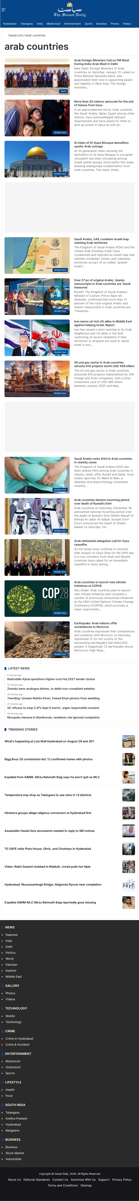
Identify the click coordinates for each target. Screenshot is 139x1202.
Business (101, 23)
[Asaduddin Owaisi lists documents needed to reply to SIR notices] (128, 831)
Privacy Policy (122, 1179)
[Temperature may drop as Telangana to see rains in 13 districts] (128, 795)
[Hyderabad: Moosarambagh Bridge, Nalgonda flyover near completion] (128, 884)
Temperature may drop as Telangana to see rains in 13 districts (48, 795)
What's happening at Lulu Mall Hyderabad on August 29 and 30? (49, 741)
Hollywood (13, 1067)
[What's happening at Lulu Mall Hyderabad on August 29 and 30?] (128, 741)
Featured (12, 935)
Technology (14, 1022)
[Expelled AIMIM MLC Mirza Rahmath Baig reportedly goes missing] (128, 902)
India (40, 23)
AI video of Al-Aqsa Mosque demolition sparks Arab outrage (101, 144)
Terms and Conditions (63, 1185)
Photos (115, 23)
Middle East (53, 23)
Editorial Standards (37, 1179)
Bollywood (13, 1061)
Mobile (10, 1016)
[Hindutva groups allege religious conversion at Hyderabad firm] (128, 813)
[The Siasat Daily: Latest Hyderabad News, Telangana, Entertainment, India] (70, 10)
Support (103, 1179)
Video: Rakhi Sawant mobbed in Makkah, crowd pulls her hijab (47, 866)
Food (9, 1095)
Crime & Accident (18, 1044)
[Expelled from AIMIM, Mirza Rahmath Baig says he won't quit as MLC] (128, 777)
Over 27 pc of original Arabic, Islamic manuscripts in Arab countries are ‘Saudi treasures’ (102, 283)
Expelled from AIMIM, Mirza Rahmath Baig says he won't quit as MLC (52, 777)
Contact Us (60, 1179)
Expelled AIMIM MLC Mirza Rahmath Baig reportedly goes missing (50, 902)
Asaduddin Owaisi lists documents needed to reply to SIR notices (50, 831)
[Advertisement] (70, 207)
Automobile (13, 1159)
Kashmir (11, 970)
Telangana (26, 23)
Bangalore (12, 1130)
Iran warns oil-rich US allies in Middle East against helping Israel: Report (103, 323)
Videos (127, 23)
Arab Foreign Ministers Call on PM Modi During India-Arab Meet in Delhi (101, 62)
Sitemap (86, 1185)
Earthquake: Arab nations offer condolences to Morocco (95, 625)
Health (10, 1090)
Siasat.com (15, 35)
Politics (11, 952)
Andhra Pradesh (16, 1118)
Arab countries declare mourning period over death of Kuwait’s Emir (101, 501)
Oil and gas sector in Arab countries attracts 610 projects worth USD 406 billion (104, 364)
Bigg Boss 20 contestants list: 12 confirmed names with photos (49, 759)
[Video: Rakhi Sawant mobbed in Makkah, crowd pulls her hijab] (128, 866)
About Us (14, 1179)
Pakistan (11, 964)
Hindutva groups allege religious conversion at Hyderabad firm (48, 813)
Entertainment (72, 23)
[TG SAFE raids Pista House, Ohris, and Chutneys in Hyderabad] (128, 849)
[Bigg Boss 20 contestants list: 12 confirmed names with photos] (128, 759)
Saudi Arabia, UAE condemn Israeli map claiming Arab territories (101, 240)
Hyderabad (9, 23)
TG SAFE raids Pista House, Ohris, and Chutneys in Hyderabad (48, 848)
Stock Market (15, 1153)
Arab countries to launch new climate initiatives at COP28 (100, 584)
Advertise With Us (83, 1179)
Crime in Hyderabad (19, 1038)
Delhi (9, 946)
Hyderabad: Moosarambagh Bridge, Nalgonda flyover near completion (53, 884)
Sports (88, 23)
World (10, 958)
